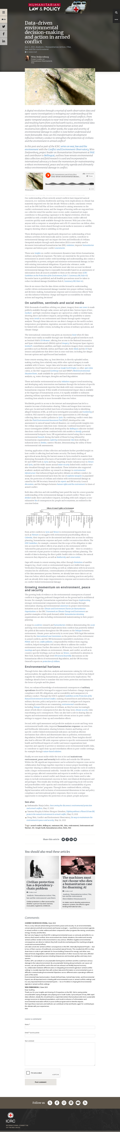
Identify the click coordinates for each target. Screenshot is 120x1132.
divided (28, 498)
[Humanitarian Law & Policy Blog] (60, 7)
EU (86, 349)
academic (38, 625)
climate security (81, 710)
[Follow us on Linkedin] (71, 1102)
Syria (61, 417)
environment (74, 826)
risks (73, 440)
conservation (75, 557)
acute (92, 625)
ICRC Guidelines (31, 543)
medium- (29, 313)
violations (70, 245)
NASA (76, 349)
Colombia (28, 537)
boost (74, 335)
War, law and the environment (48, 48)
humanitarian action (54, 828)
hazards (41, 437)
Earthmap (54, 371)
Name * (27, 1024)
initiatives (66, 381)
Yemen (91, 462)
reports (63, 481)
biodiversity (61, 557)
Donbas (44, 443)
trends (37, 318)
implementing (84, 600)
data (66, 826)
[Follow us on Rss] (85, 1102)
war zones (83, 307)
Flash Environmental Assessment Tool (48, 420)
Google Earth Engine (69, 368)
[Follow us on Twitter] (50, 1102)
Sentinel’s (28, 346)
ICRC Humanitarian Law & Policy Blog (35, 195)
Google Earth (40, 828)
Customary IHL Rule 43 (78, 275)
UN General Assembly (62, 656)
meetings (28, 650)
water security (63, 465)
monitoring (87, 412)
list (36, 500)
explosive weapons (74, 476)
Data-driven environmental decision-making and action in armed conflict (65, 195)
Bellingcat (74, 429)
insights (38, 253)
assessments (60, 248)
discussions (29, 484)
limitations (78, 562)
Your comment (29, 1041)
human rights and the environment (71, 484)
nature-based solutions (52, 751)
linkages (78, 630)
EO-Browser (45, 340)
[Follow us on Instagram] (64, 1102)
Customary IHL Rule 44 (73, 281)
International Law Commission (49, 636)
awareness (64, 606)
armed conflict (36, 826)
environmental (68, 704)
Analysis (40, 47)
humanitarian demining (74, 614)
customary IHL (57, 826)
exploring (53, 440)
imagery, (65, 343)
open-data (89, 368)
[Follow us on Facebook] (57, 1102)
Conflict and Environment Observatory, (68, 149)
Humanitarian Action (55, 47)
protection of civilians (51, 661)
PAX (69, 828)
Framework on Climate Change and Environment (65, 611)
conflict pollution (45, 642)
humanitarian (88, 245)
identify (78, 431)
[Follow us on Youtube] (78, 1102)
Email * (32, 1033)
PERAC (27, 642)
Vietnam (35, 535)
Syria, (30, 465)
